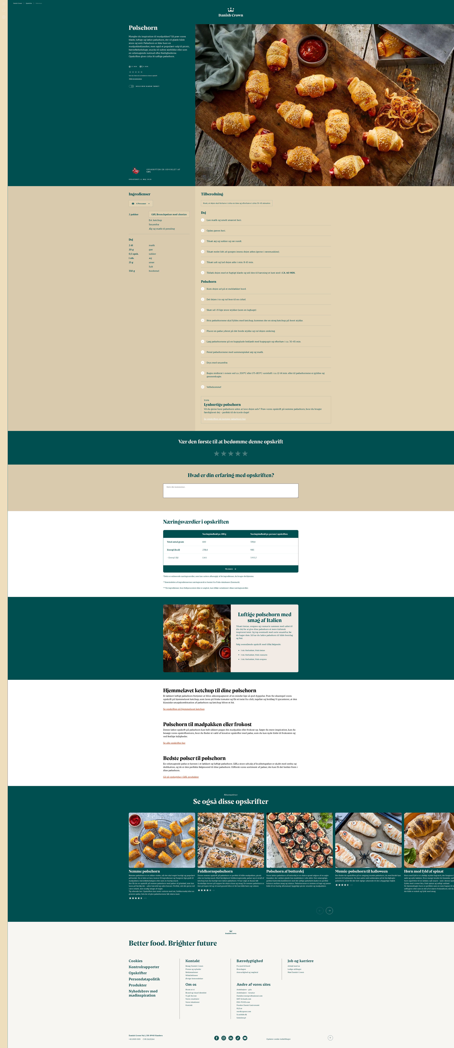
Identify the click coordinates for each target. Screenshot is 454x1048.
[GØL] (136, 170)
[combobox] (141, 203)
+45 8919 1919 (134, 1039)
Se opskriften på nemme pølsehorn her (225, 418)
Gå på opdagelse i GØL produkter (181, 776)
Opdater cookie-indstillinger (278, 1039)
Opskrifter (29, 3)
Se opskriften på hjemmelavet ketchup (184, 709)
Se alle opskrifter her (174, 742)
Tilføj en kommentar (135, 79)
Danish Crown (17, 3)
